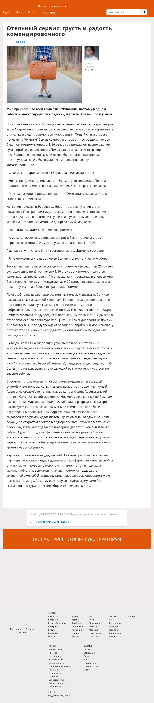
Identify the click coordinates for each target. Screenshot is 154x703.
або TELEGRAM (60, 522)
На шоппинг (54, 656)
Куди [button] (52, 612)
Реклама (30, 629)
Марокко (93, 629)
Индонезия (77, 626)
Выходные (89, 652)
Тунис (111, 619)
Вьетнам (52, 629)
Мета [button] (52, 646)
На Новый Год (91, 666)
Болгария (53, 619)
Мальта (93, 626)
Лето (86, 659)
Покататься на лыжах (59, 666)
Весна (87, 649)
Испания (76, 633)
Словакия (94, 636)
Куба (91, 619)
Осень (87, 669)
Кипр (91, 616)
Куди (6, 12)
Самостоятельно (57, 679)
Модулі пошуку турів (59, 695)
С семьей (53, 676)
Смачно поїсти (55, 683)
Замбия (75, 619)
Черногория (115, 633)
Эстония (131, 616)
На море (52, 652)
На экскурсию (55, 659)
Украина (20, 41)
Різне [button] (52, 692)
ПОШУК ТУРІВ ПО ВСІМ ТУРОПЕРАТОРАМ (77, 539)
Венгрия (52, 626)
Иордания (77, 629)
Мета (18, 12)
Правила (53, 669)
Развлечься (54, 673)
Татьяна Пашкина (89, 64)
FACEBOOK (44, 522)
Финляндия (115, 623)
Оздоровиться (56, 662)
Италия (75, 636)
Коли (31, 12)
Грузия (75, 616)
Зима (86, 656)
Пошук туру (47, 12)
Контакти (22, 631)
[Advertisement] (31, 576)
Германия (53, 633)
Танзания (114, 616)
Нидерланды (96, 633)
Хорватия (113, 629)
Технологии (54, 686)
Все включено (55, 649)
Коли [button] (88, 646)
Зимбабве (77, 623)
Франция (113, 626)
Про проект (16, 629)
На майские (90, 662)
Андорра (53, 616)
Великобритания (57, 623)
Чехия (112, 636)
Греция (51, 636)
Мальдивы (94, 623)
